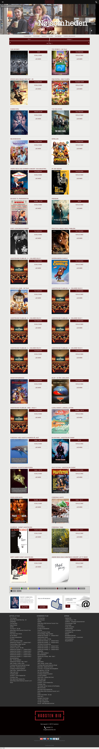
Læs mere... (42, 607)
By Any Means (13, 635)
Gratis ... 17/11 (79, 530)
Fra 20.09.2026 (38, 350)
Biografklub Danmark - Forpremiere (74, 637)
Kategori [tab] (69, 39)
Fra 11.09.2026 (79, 231)
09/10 (79, 440)
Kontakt (51, 36)
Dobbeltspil (13, 621)
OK (68, 606)
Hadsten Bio (49, 2)
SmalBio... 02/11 (38, 500)
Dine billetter (58, 36)
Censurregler (68, 625)
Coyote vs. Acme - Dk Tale (16, 647)
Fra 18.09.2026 (79, 320)
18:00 (38, 52)
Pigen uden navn (14, 672)
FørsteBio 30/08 (79, 82)
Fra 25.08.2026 (38, 82)
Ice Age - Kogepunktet (43, 701)
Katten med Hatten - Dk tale (45, 694)
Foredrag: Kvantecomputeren (17, 668)
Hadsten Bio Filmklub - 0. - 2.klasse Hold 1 (20, 642)
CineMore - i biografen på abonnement (75, 621)
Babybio (67, 634)
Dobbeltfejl (40, 651)
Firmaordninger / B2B (70, 623)
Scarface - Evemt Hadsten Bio (17, 675)
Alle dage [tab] (49, 43)
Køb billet (49, 29)
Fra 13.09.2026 (79, 291)
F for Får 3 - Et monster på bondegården (48, 668)
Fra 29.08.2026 (79, 52)
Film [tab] (29, 39)
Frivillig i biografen (69, 627)
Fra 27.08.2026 (79, 111)
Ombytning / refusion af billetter (73, 630)
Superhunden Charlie (15, 646)
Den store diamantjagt (43, 672)
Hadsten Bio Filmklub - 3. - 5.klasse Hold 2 (20, 651)
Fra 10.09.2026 (38, 231)
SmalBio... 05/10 (79, 410)
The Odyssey (13, 618)
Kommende (36, 36)
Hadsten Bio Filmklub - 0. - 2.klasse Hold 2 (20, 649)
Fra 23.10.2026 (79, 470)
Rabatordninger (69, 628)
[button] (7, 30)
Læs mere (38, 59)
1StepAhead (62, 740)
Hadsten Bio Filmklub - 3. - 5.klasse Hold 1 (20, 653)
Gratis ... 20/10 (38, 470)
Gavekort (44, 36)
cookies (59, 737)
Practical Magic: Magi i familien (18, 644)
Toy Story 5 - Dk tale (15, 628)
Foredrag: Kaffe (14, 674)
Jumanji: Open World (43, 700)
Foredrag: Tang (14, 677)
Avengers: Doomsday (43, 698)
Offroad (39, 658)
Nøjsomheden (13, 625)
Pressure (12, 639)
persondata (53, 737)
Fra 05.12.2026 (79, 559)
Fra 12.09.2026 (79, 261)
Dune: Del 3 (40, 696)
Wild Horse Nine (42, 687)
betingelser (47, 737)
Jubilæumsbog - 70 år (70, 620)
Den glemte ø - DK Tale (43, 670)
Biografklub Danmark (70, 635)
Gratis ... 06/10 (38, 440)
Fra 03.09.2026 (79, 171)
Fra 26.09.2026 (38, 380)
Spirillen (12, 627)
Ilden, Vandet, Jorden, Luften (17, 663)
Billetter (25, 607)
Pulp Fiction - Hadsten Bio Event (18, 670)
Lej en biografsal (69, 639)
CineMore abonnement (69, 36)
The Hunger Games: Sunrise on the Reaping (48, 686)
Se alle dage (38, 55)
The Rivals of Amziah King (44, 644)
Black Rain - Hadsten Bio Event (18, 667)
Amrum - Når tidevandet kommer (46, 703)
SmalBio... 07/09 (38, 201)
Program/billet (27, 36)
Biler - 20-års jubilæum (15, 660)
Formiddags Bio (69, 632)
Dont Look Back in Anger (16, 640)
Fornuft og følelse (42, 675)
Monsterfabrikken (14, 658)
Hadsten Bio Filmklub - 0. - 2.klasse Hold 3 (20, 656)
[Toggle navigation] (96, 2)
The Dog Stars (13, 623)
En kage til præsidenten (16, 637)
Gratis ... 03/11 (79, 500)
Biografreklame (69, 640)
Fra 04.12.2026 (38, 559)
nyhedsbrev (41, 737)
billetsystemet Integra (51, 740)
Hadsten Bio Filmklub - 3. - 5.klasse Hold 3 (20, 654)
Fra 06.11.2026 (38, 530)
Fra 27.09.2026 (38, 410)
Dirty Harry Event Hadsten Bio (17, 679)
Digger (39, 660)
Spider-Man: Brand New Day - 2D (18, 620)
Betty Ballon (41, 661)
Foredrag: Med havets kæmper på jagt (19, 665)
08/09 (79, 201)
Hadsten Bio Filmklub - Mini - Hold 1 (19, 661)
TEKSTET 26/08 (38, 111)
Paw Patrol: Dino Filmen (16, 634)
